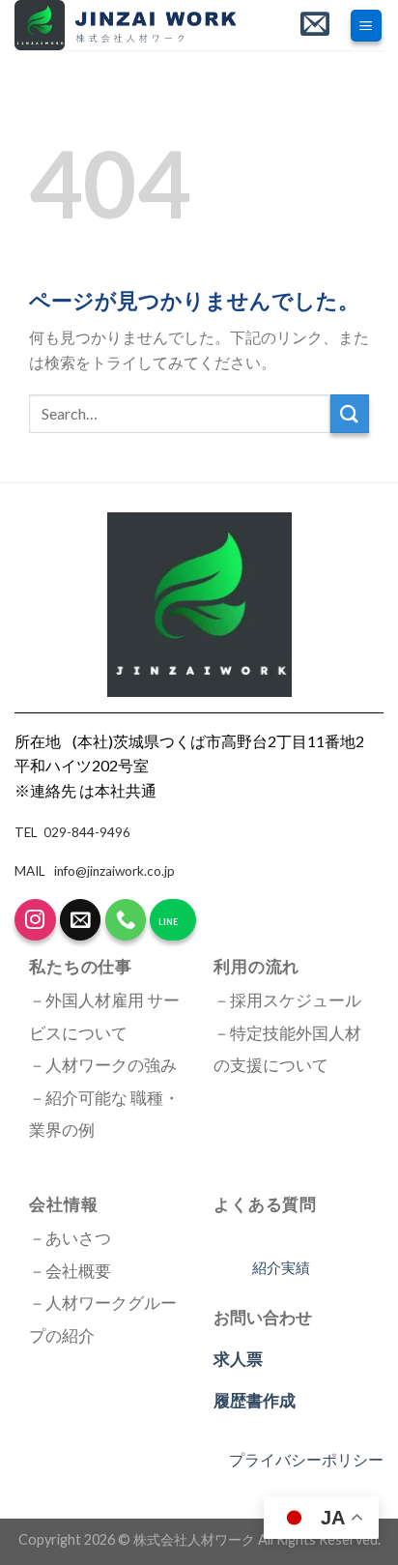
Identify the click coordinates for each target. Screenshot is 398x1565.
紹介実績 (281, 1267)
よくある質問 (265, 1204)
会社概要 (78, 1271)
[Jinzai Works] (137, 25)
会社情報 (63, 1204)
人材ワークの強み (111, 1065)
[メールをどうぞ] (80, 920)
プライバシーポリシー (306, 1459)
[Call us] (126, 920)
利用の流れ (256, 966)
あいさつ (78, 1238)
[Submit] (349, 413)
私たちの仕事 (80, 966)
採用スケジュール (295, 1000)
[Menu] (367, 26)
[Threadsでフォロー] (35, 920)
